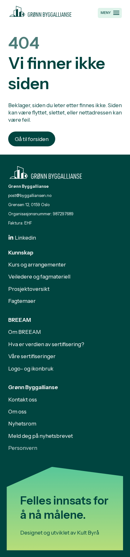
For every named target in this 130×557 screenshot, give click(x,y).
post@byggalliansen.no (29, 195)
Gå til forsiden (32, 139)
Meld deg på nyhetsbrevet (40, 435)
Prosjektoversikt (29, 288)
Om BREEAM (24, 331)
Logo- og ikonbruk (31, 368)
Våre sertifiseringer (32, 356)
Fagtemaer (22, 300)
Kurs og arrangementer (37, 264)
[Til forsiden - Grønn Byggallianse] (40, 10)
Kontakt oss (22, 399)
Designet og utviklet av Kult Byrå (59, 532)
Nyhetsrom (22, 423)
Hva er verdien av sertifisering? (46, 344)
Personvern (22, 447)
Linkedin (25, 237)
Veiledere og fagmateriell (39, 276)
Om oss (17, 411)
